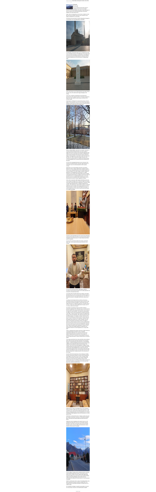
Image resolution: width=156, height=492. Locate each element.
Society (70, 0)
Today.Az (67, 0)
